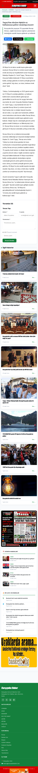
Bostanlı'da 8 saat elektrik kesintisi (17, 598)
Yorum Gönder (9, 240)
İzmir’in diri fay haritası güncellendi (17, 609)
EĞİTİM (3, 721)
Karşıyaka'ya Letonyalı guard (15, 630)
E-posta (22, 212)
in (10, 700)
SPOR (3, 711)
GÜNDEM (11, 10)
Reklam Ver (4, 737)
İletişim (3, 740)
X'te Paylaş (19, 39)
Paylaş (9, 39)
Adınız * (5, 212)
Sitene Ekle (4, 750)
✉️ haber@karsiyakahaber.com (10, 763)
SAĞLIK (3, 726)
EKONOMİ (4, 713)
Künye (3, 734)
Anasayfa (4, 10)
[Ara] (2, 5)
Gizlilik (32, 768)
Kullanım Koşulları (6, 745)
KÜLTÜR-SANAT (6, 716)
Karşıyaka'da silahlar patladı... (15, 604)
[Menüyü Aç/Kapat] (35, 5)
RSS (2, 747)
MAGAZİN (4, 724)
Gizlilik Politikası (5, 742)
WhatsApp (30, 39)
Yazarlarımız (4, 753)
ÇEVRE (3, 719)
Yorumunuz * (6, 219)
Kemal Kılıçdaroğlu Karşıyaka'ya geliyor (22, 558)
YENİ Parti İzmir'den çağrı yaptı (19, 583)
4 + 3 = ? (10, 232)
